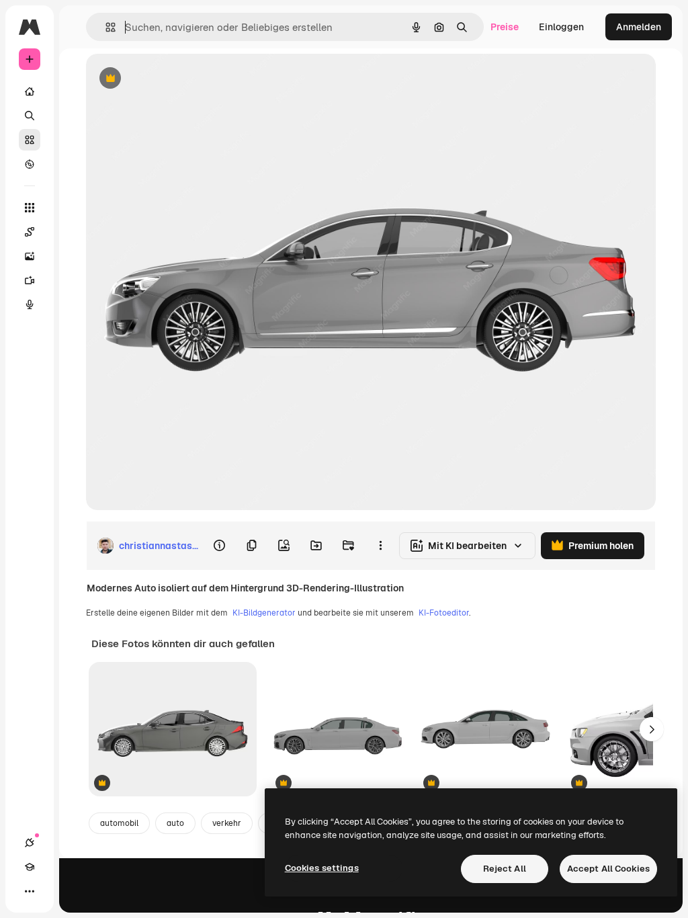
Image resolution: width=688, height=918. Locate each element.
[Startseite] (29, 91)
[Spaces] (29, 232)
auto (175, 823)
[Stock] (29, 140)
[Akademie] (29, 867)
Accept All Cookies (608, 868)
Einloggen (561, 27)
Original (172, 79)
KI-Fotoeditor (444, 613)
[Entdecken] (29, 164)
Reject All (504, 868)
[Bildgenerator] (29, 256)
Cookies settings (322, 868)
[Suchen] (29, 115)
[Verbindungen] (29, 842)
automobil (119, 823)
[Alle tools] (29, 207)
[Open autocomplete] (105, 27)
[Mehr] (29, 891)
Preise (504, 27)
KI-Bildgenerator (264, 613)
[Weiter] (652, 729)
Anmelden (638, 27)
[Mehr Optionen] (380, 545)
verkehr (226, 823)
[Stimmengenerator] (29, 304)
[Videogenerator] (29, 280)
